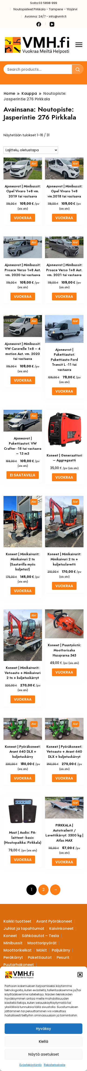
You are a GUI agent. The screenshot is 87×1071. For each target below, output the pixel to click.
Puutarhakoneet (18, 964)
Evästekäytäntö (30, 1065)
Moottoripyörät (42, 943)
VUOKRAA (23, 217)
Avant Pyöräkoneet (54, 921)
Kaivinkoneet (61, 928)
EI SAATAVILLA (22, 475)
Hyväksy (43, 1028)
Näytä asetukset (43, 1054)
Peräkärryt (13, 957)
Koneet (10, 935)
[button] (80, 974)
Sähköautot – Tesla (40, 935)
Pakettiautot (40, 957)
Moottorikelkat (17, 950)
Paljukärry (61, 950)
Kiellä (43, 1041)
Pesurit (63, 957)
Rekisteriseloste (54, 1065)
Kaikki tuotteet (17, 921)
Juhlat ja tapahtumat (23, 928)
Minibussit (13, 943)
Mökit (41, 950)
